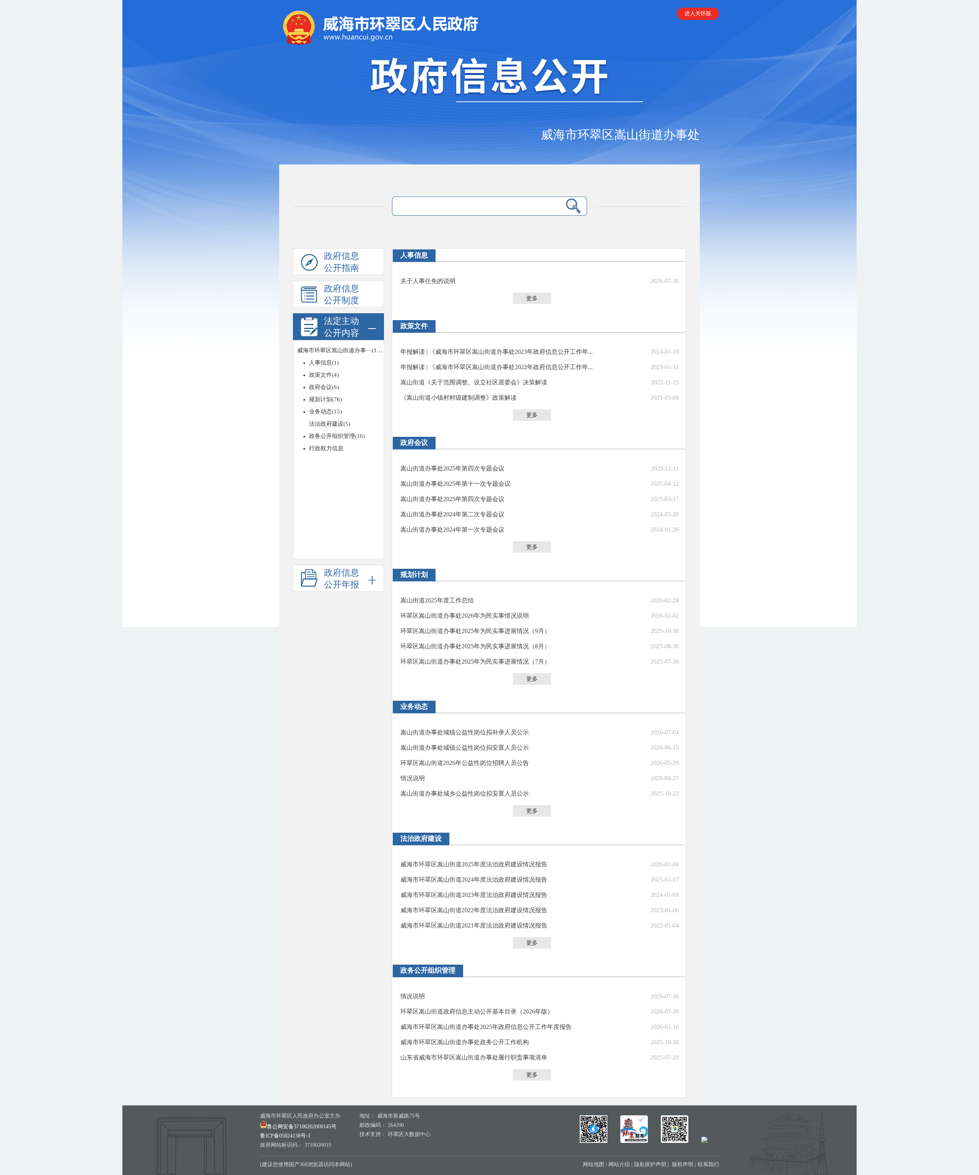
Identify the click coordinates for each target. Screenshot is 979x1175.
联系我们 (708, 1164)
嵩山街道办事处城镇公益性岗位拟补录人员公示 (464, 732)
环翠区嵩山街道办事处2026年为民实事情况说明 (464, 615)
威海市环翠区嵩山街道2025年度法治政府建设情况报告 (473, 864)
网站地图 (593, 1164)
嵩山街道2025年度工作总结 (437, 600)
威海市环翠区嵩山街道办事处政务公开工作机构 (464, 1042)
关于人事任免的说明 (427, 281)
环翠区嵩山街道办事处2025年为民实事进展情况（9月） (475, 631)
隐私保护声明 (650, 1164)
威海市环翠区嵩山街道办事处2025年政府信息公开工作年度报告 (486, 1027)
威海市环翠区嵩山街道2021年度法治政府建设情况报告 (473, 925)
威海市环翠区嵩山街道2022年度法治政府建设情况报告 (473, 910)
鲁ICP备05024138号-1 (285, 1136)
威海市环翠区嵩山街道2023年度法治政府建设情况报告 (473, 895)
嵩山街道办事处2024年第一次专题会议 (452, 529)
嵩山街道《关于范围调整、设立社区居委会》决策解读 (473, 382)
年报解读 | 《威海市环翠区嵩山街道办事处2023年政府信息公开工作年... (496, 351)
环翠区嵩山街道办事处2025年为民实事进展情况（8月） (475, 646)
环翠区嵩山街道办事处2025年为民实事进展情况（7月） (475, 661)
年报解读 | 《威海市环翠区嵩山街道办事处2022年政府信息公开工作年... (496, 367)
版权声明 (682, 1164)
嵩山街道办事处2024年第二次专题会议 (452, 514)
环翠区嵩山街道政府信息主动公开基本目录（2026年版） (476, 1011)
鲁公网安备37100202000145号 (302, 1126)
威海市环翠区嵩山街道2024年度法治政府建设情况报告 (473, 879)
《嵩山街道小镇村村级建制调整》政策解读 (458, 397)
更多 (532, 298)
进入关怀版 (698, 13)
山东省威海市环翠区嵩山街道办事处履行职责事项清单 (473, 1057)
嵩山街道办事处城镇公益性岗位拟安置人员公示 (464, 747)
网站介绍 (619, 1164)
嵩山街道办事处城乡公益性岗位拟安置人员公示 (464, 793)
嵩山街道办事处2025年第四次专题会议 (452, 468)
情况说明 (412, 778)
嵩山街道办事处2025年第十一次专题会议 (455, 483)
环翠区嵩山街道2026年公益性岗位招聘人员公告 (464, 763)
